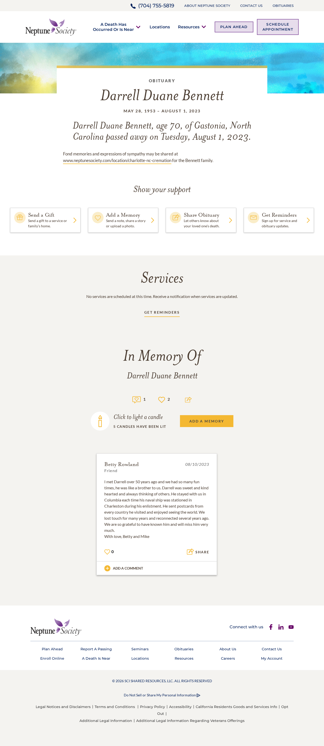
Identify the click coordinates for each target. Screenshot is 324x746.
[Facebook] (270, 627)
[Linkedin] (281, 627)
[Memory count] (136, 399)
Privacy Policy (152, 706)
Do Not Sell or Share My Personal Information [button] (160, 695)
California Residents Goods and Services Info (236, 706)
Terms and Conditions (115, 706)
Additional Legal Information (105, 720)
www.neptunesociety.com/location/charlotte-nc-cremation (117, 160)
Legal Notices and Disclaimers (63, 706)
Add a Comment (128, 568)
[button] (113, 27)
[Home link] (50, 26)
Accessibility (180, 706)
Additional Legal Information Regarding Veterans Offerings (190, 720)
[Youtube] (291, 627)
